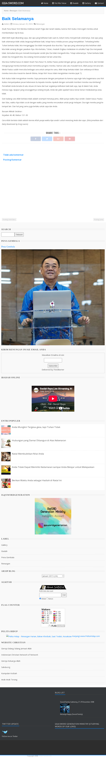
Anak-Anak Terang (9, 679)
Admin (6, 24)
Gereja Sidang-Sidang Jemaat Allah (16, 648)
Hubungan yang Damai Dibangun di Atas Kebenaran (39, 440)
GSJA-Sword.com (13, 3)
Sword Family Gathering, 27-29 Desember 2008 (77, 702)
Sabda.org (5, 667)
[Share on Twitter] (47, 138)
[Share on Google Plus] (58, 138)
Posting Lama (98, 219)
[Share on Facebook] (36, 138)
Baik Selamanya (18, 18)
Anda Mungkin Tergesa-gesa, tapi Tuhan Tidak (36, 427)
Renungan (13, 11)
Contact (100, 3)
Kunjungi (76, 636)
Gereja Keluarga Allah (10, 661)
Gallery (88, 3)
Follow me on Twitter (10, 736)
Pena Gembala (8, 246)
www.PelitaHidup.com (90, 636)
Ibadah (75, 3)
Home (46, 3)
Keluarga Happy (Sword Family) (71, 714)
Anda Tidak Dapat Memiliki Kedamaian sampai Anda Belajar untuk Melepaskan (53, 467)
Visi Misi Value (60, 3)
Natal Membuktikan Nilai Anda (28, 453)
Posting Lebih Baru (9, 219)
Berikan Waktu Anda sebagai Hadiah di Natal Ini (37, 480)
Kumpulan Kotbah (9, 673)
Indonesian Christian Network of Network (19, 654)
